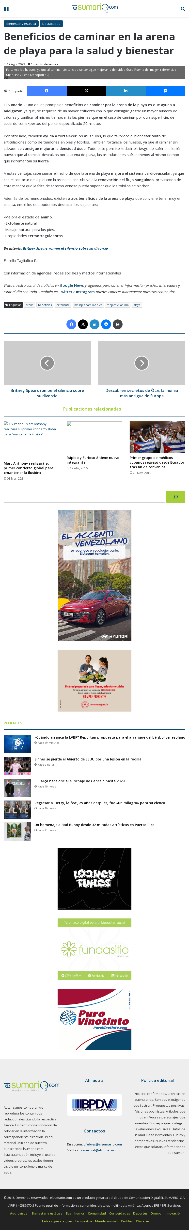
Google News (72, 285)
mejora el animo (118, 305)
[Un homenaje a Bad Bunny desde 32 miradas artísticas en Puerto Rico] (17, 831)
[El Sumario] (95, 8)
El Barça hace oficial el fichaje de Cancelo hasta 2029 (79, 781)
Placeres (142, 1221)
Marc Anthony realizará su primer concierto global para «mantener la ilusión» (28, 468)
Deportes (140, 1213)
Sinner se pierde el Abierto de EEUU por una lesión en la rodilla (88, 759)
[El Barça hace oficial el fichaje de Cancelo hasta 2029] (17, 788)
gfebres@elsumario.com (102, 1144)
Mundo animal (106, 1221)
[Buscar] (175, 497)
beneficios (45, 305)
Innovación (173, 1213)
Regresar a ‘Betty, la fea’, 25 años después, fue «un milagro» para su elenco (99, 803)
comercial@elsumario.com (100, 1150)
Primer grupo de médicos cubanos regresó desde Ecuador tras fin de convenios (157, 462)
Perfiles (127, 1221)
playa (136, 305)
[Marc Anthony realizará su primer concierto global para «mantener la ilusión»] (31, 439)
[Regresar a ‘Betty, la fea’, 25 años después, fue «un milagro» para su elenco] (17, 810)
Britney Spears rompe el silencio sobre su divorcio (65, 248)
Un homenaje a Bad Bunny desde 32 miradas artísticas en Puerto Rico (94, 824)
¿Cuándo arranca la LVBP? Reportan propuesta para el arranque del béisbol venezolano (109, 737)
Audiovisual (19, 1213)
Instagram (85, 291)
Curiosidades (119, 1213)
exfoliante (63, 305)
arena (29, 305)
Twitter (65, 291)
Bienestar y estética (21, 23)
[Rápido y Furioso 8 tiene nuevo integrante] (94, 437)
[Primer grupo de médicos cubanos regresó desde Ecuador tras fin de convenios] (157, 437)
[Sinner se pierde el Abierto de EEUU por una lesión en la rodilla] (17, 766)
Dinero (156, 1213)
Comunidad (97, 1213)
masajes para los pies (88, 305)
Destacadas (51, 23)
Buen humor (75, 1213)
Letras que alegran (57, 1221)
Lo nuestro (83, 1221)
